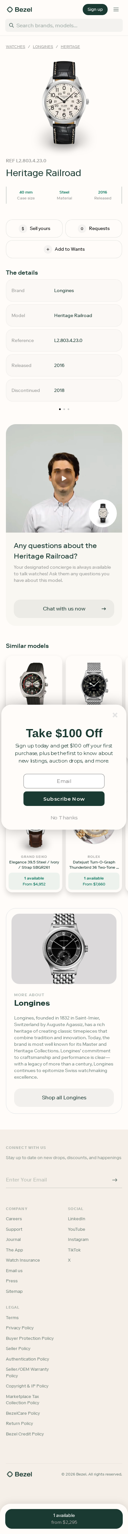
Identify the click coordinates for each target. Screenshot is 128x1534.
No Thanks (64, 817)
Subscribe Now (64, 798)
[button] (64, 733)
